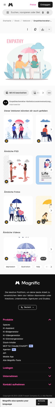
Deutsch (27, 307)
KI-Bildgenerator (10, 331)
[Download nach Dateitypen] (49, 29)
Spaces (6, 324)
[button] (27, 307)
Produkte (8, 319)
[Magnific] (27, 283)
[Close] (51, 402)
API (4, 353)
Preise (33, 4)
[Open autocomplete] (6, 12)
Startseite (7, 21)
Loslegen (8, 367)
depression (10, 267)
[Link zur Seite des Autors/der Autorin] (5, 103)
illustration (25, 267)
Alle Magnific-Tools (12, 360)
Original (19, 39)
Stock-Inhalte (9, 342)
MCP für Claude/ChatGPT (17, 346)
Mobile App (8, 356)
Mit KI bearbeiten (18, 92)
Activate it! (41, 402)
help (38, 267)
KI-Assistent (8, 328)
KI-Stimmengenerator (13, 339)
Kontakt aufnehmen (14, 384)
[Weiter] (43, 93)
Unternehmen (10, 376)
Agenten (9, 349)
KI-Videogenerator (11, 335)
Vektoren (26, 21)
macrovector (14, 104)
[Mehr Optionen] (27, 29)
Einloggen (45, 4)
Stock (17, 21)
